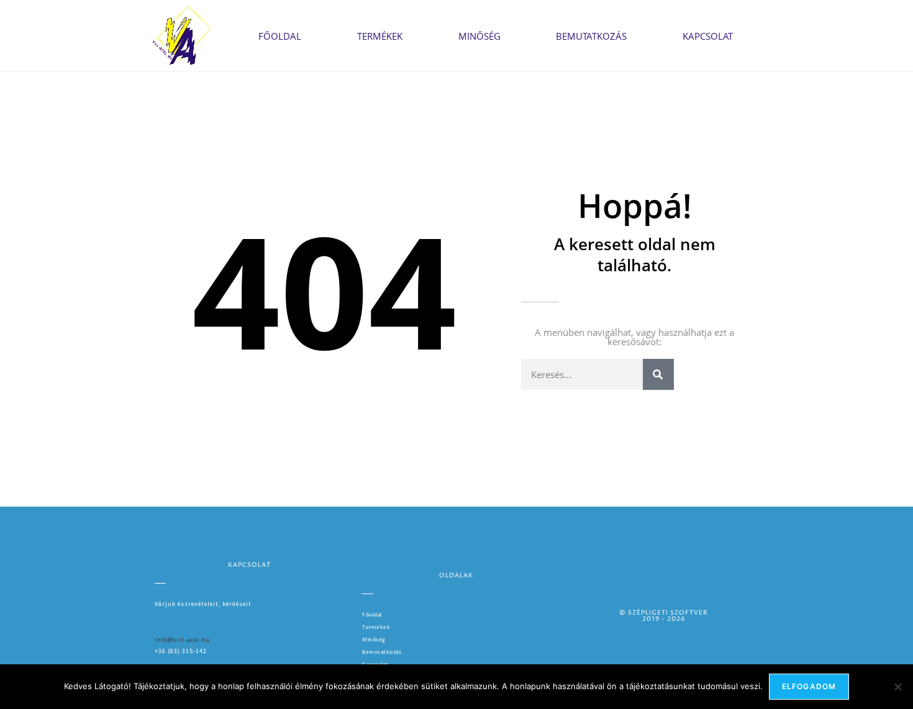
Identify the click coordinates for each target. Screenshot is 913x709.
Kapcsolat (708, 36)
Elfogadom (809, 686)
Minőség (479, 36)
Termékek (379, 36)
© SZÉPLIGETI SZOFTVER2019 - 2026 (663, 615)
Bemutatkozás (591, 36)
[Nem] (897, 686)
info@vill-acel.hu (182, 640)
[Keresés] (658, 374)
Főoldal (279, 36)
